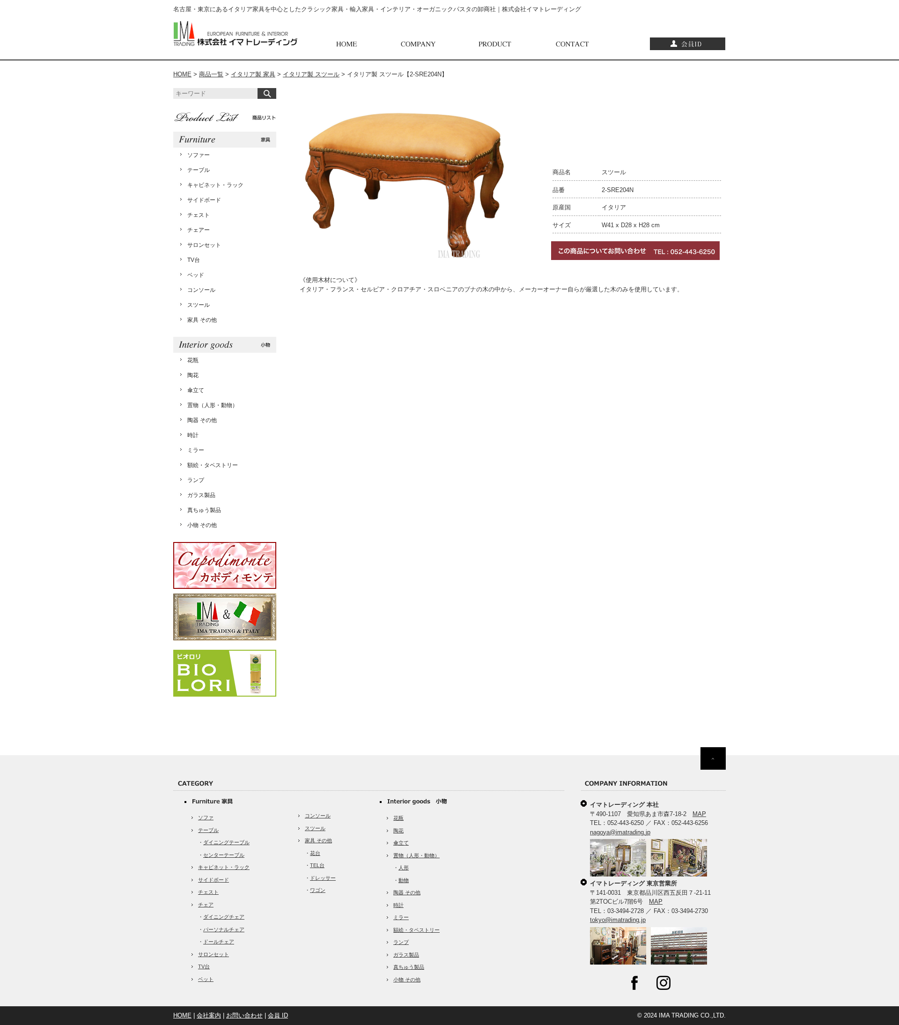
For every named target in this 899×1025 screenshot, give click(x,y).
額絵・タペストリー (212, 465)
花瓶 (193, 360)
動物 (403, 880)
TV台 (193, 260)
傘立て (195, 390)
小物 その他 (202, 525)
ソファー (198, 155)
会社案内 (209, 1015)
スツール (198, 305)
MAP (699, 813)
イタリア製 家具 (253, 74)
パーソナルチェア (223, 929)
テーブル (198, 170)
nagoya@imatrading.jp (620, 832)
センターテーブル (223, 855)
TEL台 (317, 865)
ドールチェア (218, 941)
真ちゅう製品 (204, 510)
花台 (315, 853)
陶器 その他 (202, 420)
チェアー (198, 230)
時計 (193, 435)
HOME (182, 74)
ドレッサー (323, 878)
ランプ (195, 480)
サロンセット (204, 245)
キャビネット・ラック (215, 185)
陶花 (193, 375)
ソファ (206, 817)
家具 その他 (202, 320)
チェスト (198, 215)
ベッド (195, 275)
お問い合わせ (244, 1015)
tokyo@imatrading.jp (618, 919)
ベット (206, 979)
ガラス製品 (201, 495)
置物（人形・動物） (212, 405)
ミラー (195, 450)
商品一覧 (211, 74)
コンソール (201, 290)
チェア (206, 904)
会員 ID (278, 1015)
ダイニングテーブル (226, 842)
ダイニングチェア (223, 917)
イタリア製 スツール (311, 74)
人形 (403, 867)
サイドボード (204, 200)
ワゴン (317, 890)
